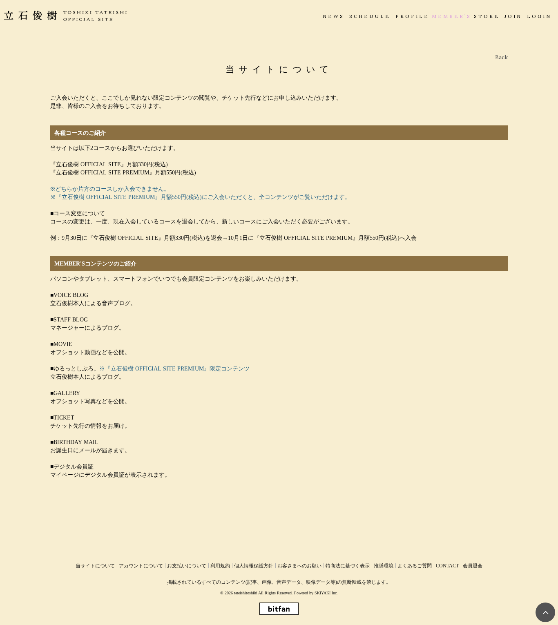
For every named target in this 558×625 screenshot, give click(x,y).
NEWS (333, 16)
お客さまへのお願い (299, 566)
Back (501, 57)
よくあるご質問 (414, 566)
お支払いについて (186, 566)
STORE (487, 16)
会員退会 (472, 566)
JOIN (513, 16)
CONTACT (447, 566)
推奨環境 (383, 566)
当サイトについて (95, 566)
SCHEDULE (370, 16)
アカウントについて (141, 566)
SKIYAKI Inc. (326, 593)
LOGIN (539, 16)
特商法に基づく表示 (348, 566)
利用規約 (220, 566)
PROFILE (412, 16)
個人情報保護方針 (253, 566)
